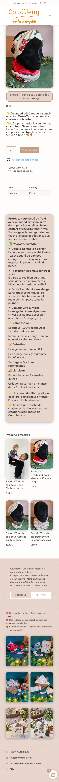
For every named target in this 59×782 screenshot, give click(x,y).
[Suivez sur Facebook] (40, 3)
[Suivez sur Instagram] (45, 3)
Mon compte (21, 3)
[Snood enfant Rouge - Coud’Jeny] (29, 87)
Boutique (20, 595)
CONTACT (41, 595)
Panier (34, 3)
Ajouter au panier (29, 150)
